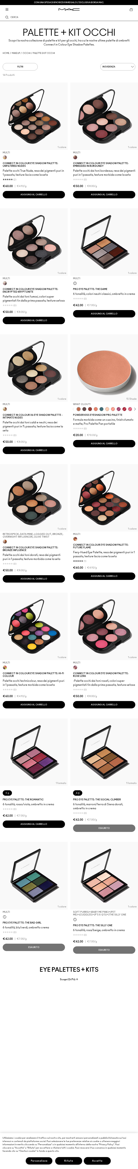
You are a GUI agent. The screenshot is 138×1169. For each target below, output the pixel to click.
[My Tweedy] (96, 409)
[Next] (134, 409)
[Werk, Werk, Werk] (124, 409)
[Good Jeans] (101, 409)
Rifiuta (68, 1161)
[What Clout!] (78, 409)
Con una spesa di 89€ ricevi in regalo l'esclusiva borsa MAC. (69, 3)
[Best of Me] (107, 409)
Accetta (97, 1161)
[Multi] (5, 157)
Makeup (16, 53)
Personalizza (39, 1161)
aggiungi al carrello (34, 195)
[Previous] (74, 409)
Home (6, 53)
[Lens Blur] (118, 409)
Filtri (20, 67)
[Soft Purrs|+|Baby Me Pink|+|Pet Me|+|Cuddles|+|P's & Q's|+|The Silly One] (75, 919)
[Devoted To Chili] (90, 409)
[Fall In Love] (130, 409)
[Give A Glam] (84, 409)
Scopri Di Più (67, 979)
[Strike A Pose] (113, 409)
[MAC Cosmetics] (69, 9)
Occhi (27, 53)
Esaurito (104, 828)
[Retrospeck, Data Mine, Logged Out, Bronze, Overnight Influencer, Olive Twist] (5, 541)
